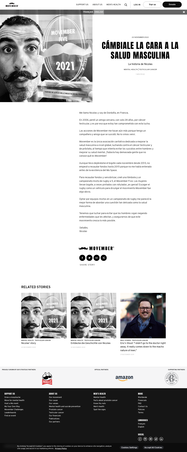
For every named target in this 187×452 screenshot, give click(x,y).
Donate (172, 5)
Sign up (152, 5)
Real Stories (125, 340)
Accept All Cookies (153, 448)
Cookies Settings (129, 448)
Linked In (161, 439)
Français (88, 12)
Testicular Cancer (148, 70)
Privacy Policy (61, 449)
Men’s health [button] (113, 5)
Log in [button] (137, 5)
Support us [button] (82, 5)
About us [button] (97, 5)
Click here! (140, 439)
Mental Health (131, 70)
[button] (126, 5)
